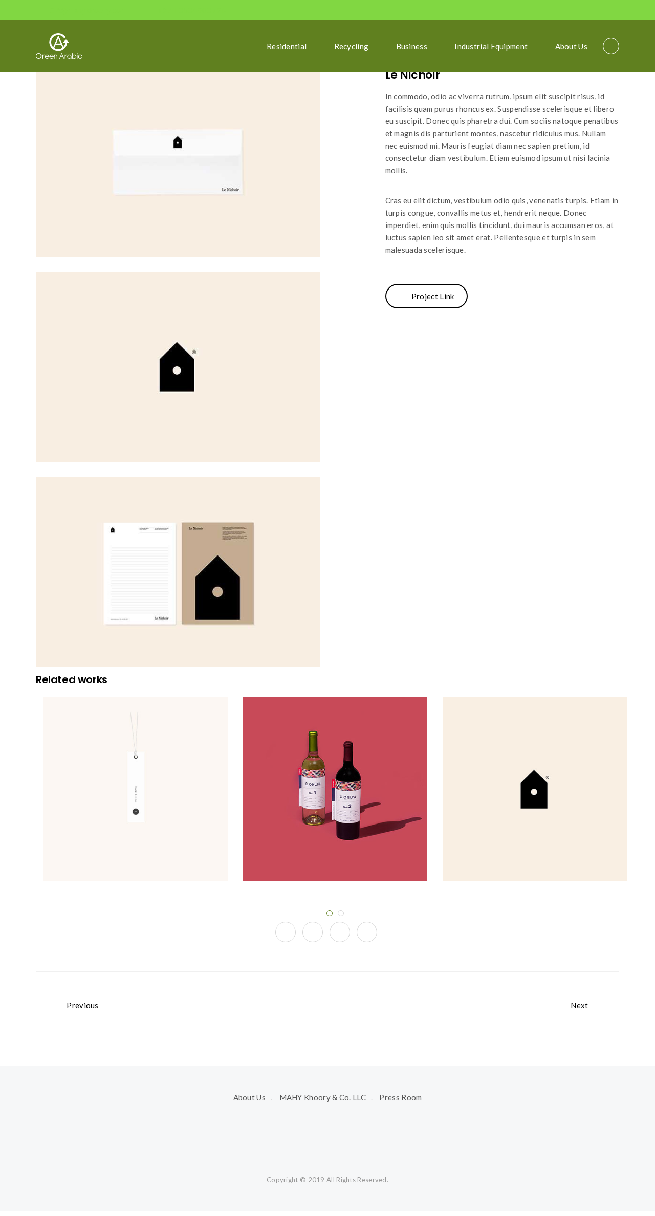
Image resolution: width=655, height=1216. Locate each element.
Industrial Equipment (491, 46)
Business (411, 46)
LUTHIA (135, 763)
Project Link (432, 296)
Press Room (400, 1097)
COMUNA (335, 763)
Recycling (351, 46)
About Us (571, 46)
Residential (287, 46)
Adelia (534, 763)
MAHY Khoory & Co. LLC (322, 1097)
